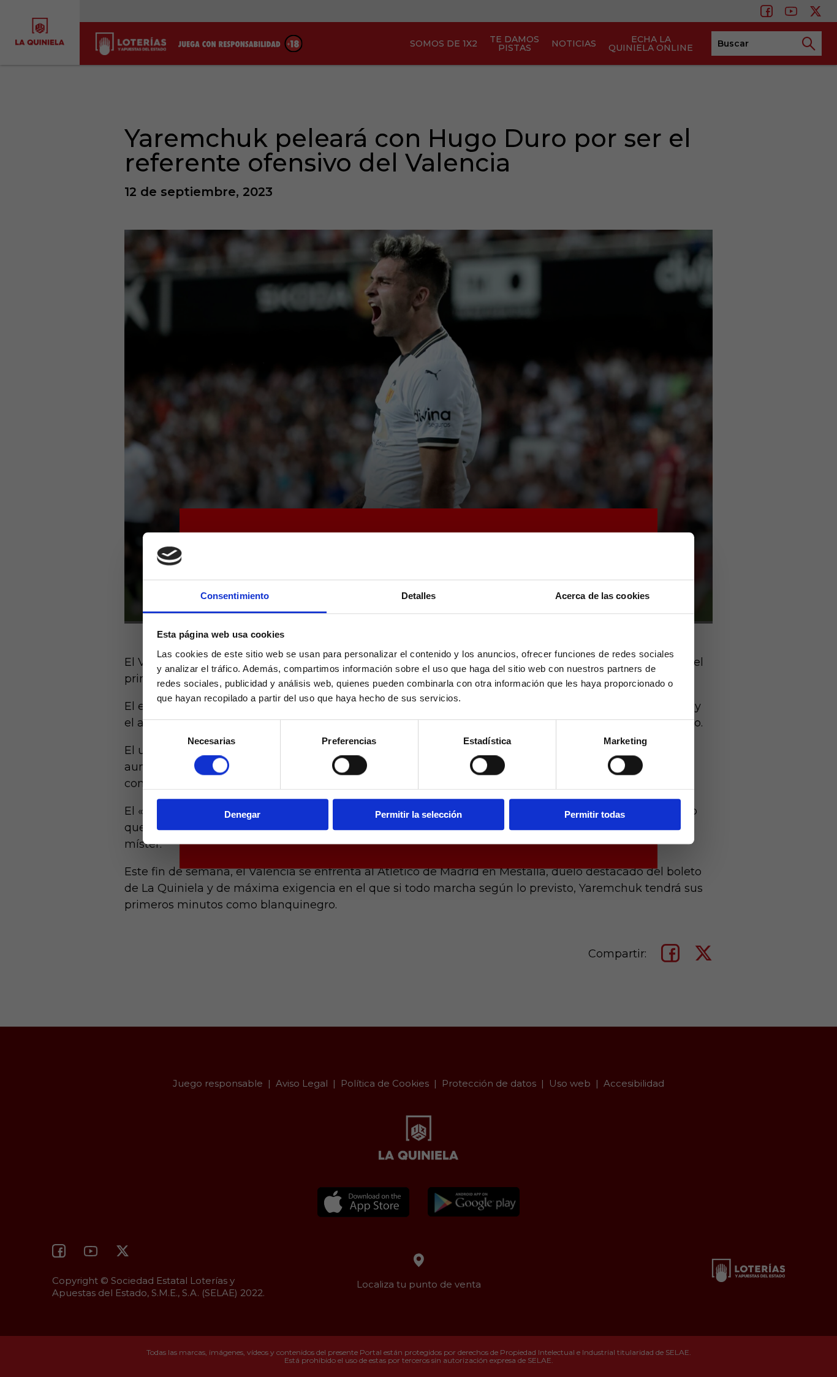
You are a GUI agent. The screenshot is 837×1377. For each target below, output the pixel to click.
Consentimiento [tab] (234, 595)
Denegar (242, 814)
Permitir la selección (418, 814)
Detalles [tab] (418, 595)
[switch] (349, 765)
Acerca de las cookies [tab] (602, 595)
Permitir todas (594, 814)
